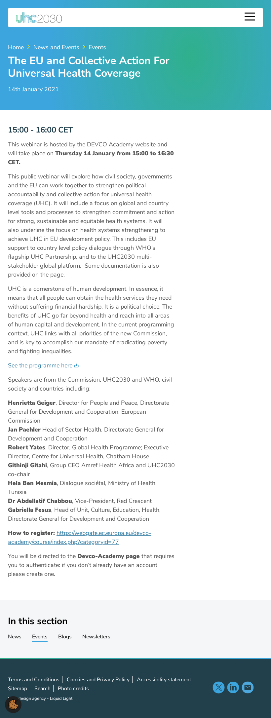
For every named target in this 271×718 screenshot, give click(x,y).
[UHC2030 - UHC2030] (39, 17)
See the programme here (40, 365)
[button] (13, 704)
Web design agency (27, 698)
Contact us (247, 687)
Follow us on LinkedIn (233, 687)
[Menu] (250, 17)
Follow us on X (218, 687)
